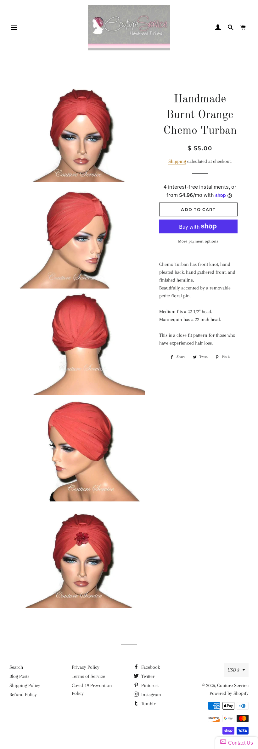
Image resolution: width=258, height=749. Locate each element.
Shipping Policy (24, 685)
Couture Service (233, 685)
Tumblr (147, 703)
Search (16, 667)
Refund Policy (23, 694)
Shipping (177, 161)
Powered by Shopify (229, 693)
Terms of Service (88, 676)
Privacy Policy (85, 667)
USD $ (233, 670)
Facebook (150, 667)
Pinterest (149, 685)
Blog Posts (19, 676)
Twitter (147, 676)
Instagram (150, 694)
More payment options (198, 241)
